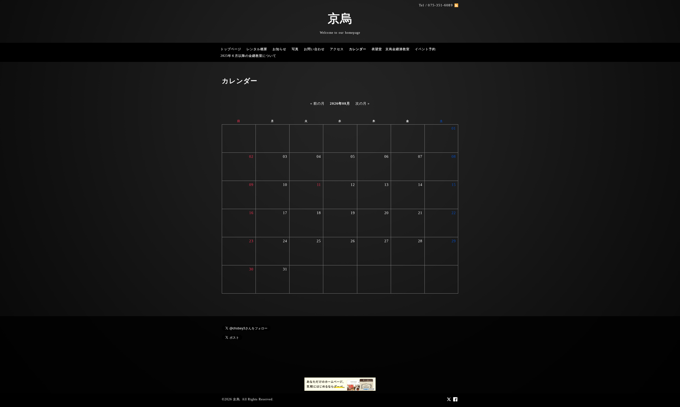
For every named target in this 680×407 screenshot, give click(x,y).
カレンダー (357, 49)
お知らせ (279, 49)
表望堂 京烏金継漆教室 (391, 49)
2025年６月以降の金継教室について (248, 56)
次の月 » (362, 103)
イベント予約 (425, 49)
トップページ (230, 49)
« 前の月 (317, 103)
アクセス (337, 49)
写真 (295, 49)
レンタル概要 (256, 49)
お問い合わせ (314, 49)
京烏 (340, 18)
